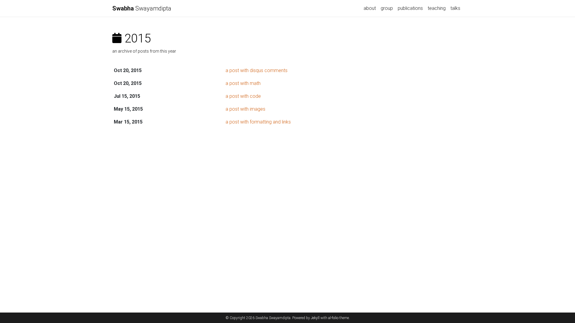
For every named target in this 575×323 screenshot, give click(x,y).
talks (455, 8)
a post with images (245, 109)
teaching (437, 8)
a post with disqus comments (257, 70)
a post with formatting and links (258, 122)
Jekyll (315, 318)
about (370, 8)
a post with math (243, 83)
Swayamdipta (141, 8)
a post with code (243, 96)
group (387, 8)
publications (410, 8)
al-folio (333, 318)
